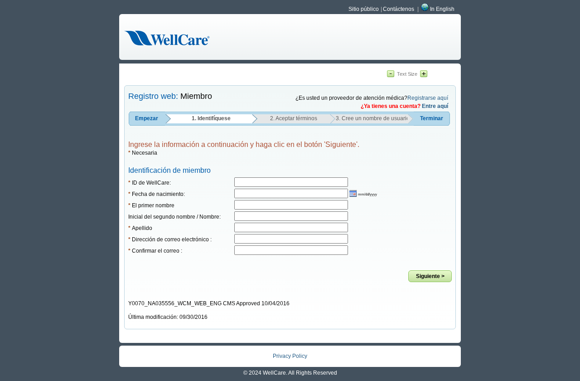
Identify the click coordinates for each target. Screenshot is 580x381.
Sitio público (363, 9)
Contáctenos (398, 9)
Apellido (140, 228)
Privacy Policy (290, 356)
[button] (363, 193)
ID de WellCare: (149, 183)
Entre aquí (435, 106)
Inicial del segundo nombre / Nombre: (174, 217)
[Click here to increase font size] (424, 74)
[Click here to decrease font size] (391, 74)
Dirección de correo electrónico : (170, 239)
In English (442, 9)
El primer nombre (151, 205)
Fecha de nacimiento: (156, 194)
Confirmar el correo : (155, 251)
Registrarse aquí (427, 98)
